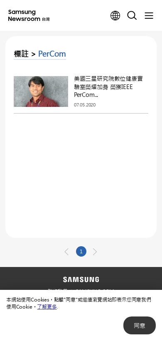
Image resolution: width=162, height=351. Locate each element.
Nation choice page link (115, 15)
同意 (139, 325)
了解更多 (46, 306)
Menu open (148, 15)
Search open (132, 15)
